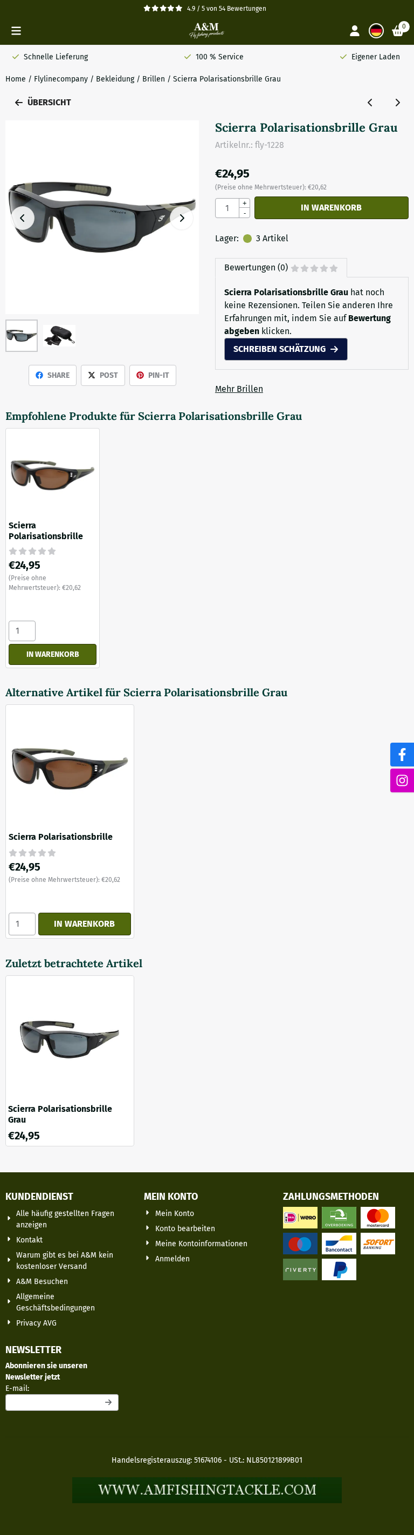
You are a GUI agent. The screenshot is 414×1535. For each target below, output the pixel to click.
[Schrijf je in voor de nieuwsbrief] (108, 1402)
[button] (16, 30)
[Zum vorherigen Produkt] (370, 102)
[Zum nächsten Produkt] (397, 102)
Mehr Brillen (239, 389)
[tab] (281, 267)
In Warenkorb (331, 207)
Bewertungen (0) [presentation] (256, 267)
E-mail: (62, 1388)
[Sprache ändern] (376, 30)
